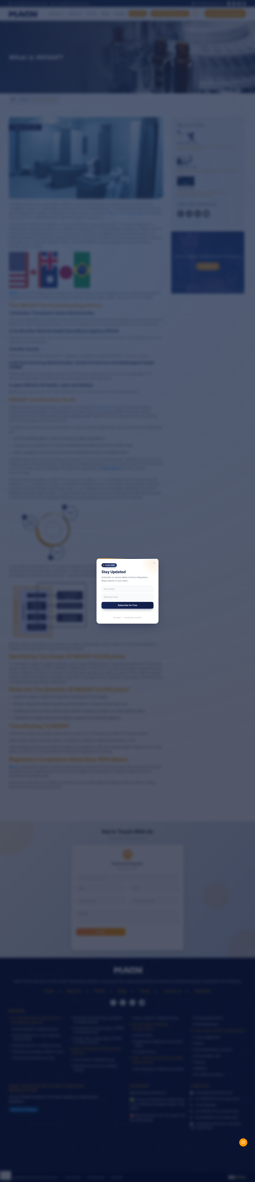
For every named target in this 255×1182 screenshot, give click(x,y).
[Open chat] (243, 1142)
